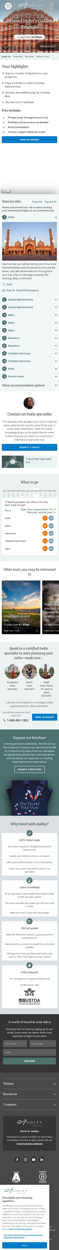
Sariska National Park (20, 299)
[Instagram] (25, 1160)
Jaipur (11, 315)
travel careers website (29, 1143)
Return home (16, 376)
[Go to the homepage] (30, 5)
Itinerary (18, 56)
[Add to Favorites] (6, 47)
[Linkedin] (42, 1160)
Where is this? (48, 46)
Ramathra (14, 338)
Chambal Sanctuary (19, 353)
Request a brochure (29, 769)
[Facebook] (17, 1160)
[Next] (53, 241)
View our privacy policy (20, 1229)
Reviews (29, 56)
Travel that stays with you (38, 460)
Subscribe (29, 1061)
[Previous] (5, 241)
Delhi (11, 217)
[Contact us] (8, 6)
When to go (42, 56)
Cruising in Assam (17, 616)
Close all (37, 201)
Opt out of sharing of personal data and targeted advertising (23, 1236)
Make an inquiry (29, 139)
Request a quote (29, 447)
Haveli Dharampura (23, 290)
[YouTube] (34, 1160)
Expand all (51, 201)
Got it (24, 1245)
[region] (29, 171)
